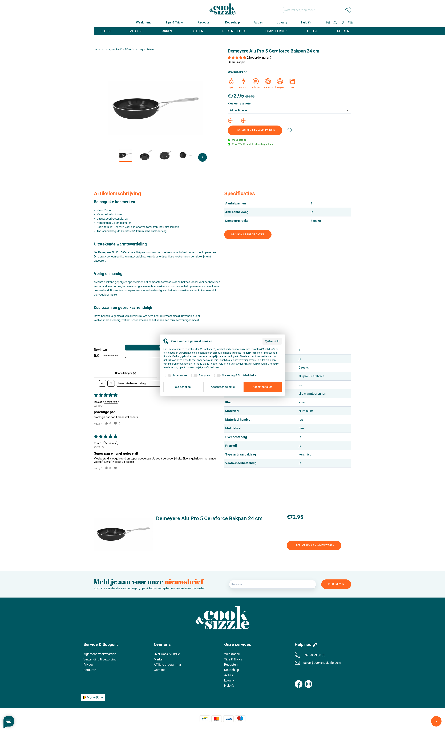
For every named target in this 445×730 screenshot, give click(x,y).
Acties (258, 22)
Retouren (89, 670)
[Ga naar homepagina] (222, 9)
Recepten (204, 22)
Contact (159, 670)
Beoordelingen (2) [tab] (125, 373)
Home (97, 49)
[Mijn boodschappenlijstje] (328, 22)
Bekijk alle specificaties (247, 234)
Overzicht (273, 341)
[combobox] (316, 10)
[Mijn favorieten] (342, 22)
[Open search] (102, 383)
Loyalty (282, 22)
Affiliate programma (167, 664)
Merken (159, 659)
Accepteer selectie (223, 387)
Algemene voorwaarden (99, 654)
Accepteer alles (262, 387)
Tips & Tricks (174, 22)
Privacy (88, 664)
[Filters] (111, 383)
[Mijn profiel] (335, 22)
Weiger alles (183, 387)
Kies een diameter (240, 103)
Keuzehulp (232, 22)
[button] (237, 57)
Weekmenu (144, 22)
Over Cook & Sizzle (167, 654)
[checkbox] (175, 375)
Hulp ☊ (306, 22)
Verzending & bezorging (99, 659)
